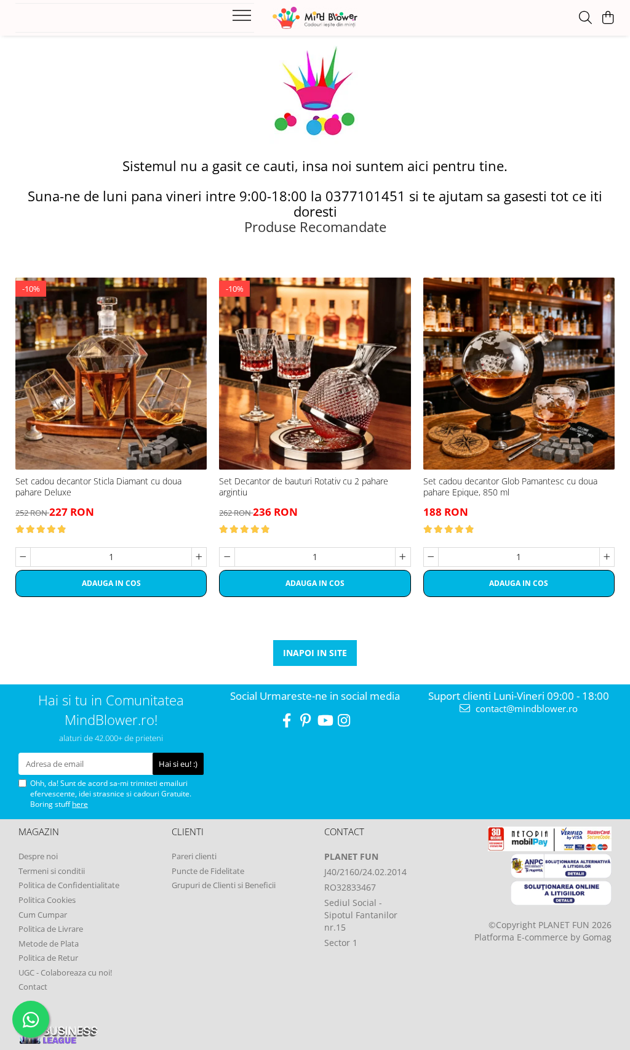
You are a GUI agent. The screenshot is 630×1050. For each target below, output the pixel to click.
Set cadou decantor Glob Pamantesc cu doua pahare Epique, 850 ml (510, 487)
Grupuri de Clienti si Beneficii (224, 885)
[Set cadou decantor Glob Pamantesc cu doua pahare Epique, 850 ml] (519, 373)
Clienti (188, 831)
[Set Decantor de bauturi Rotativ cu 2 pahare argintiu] (314, 373)
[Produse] (243, 19)
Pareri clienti (194, 856)
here (80, 804)
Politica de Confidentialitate (68, 885)
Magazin (38, 831)
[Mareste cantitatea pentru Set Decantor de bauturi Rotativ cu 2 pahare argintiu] (402, 557)
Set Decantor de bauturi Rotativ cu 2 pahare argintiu (303, 487)
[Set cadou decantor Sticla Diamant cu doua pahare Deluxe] (111, 373)
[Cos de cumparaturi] (608, 18)
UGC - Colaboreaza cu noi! (65, 972)
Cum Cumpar (42, 914)
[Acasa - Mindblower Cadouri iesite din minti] (315, 18)
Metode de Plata (48, 943)
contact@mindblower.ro (525, 708)
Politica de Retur (48, 957)
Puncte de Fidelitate (208, 870)
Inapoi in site (315, 653)
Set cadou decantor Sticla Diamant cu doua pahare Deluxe (98, 487)
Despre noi (38, 856)
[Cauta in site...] (585, 18)
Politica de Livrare (50, 928)
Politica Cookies (47, 899)
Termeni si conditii (51, 870)
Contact (32, 986)
